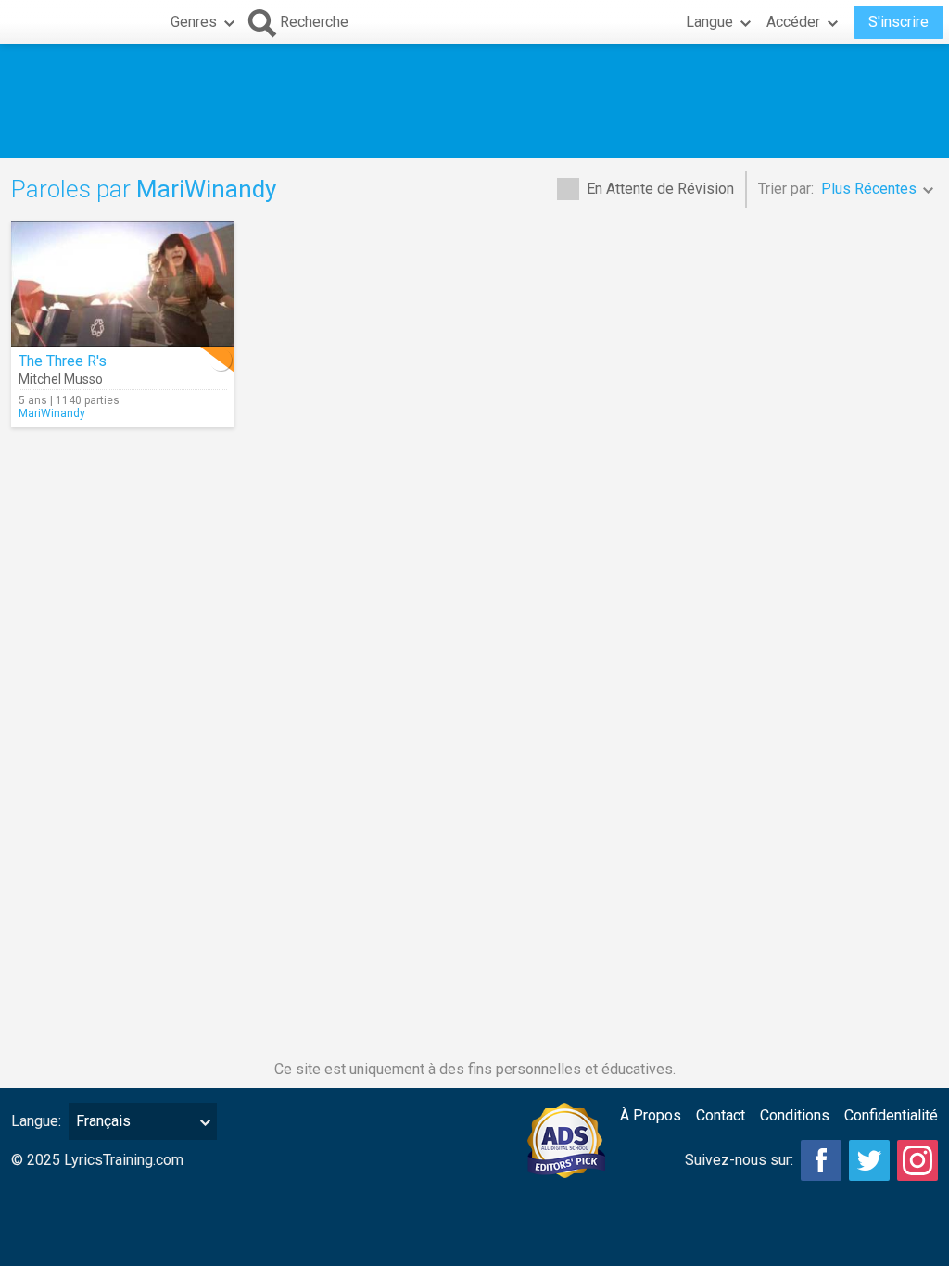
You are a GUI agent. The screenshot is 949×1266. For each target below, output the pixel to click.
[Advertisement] (474, 101)
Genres (194, 22)
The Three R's (63, 361)
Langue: (36, 1121)
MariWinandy (52, 413)
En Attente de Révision (660, 188)
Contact (720, 1115)
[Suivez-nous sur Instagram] (917, 1160)
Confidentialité (891, 1115)
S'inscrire (898, 22)
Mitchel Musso (61, 379)
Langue (709, 22)
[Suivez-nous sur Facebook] (821, 1160)
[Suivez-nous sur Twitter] (869, 1160)
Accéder (793, 22)
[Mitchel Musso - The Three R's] (122, 284)
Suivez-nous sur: (739, 1160)
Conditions (794, 1115)
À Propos (650, 1115)
